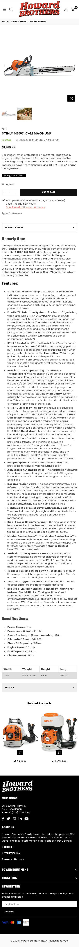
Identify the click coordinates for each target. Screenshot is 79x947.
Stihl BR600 (20, 760)
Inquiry (9, 184)
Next (74, 66)
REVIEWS (9, 687)
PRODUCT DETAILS (14, 227)
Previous (4, 66)
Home (5, 21)
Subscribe (9, 911)
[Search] (11, 9)
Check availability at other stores (25, 207)
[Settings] (66, 9)
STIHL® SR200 (59, 760)
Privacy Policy (11, 853)
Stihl (4, 129)
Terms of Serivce (13, 859)
